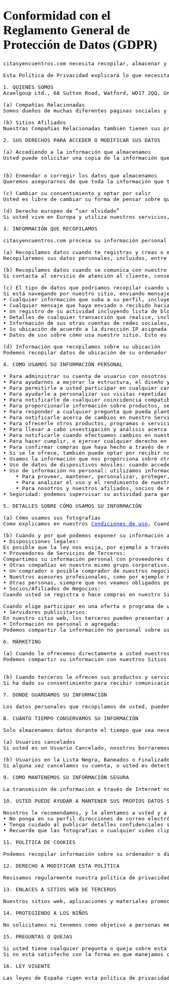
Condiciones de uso (119, 524)
